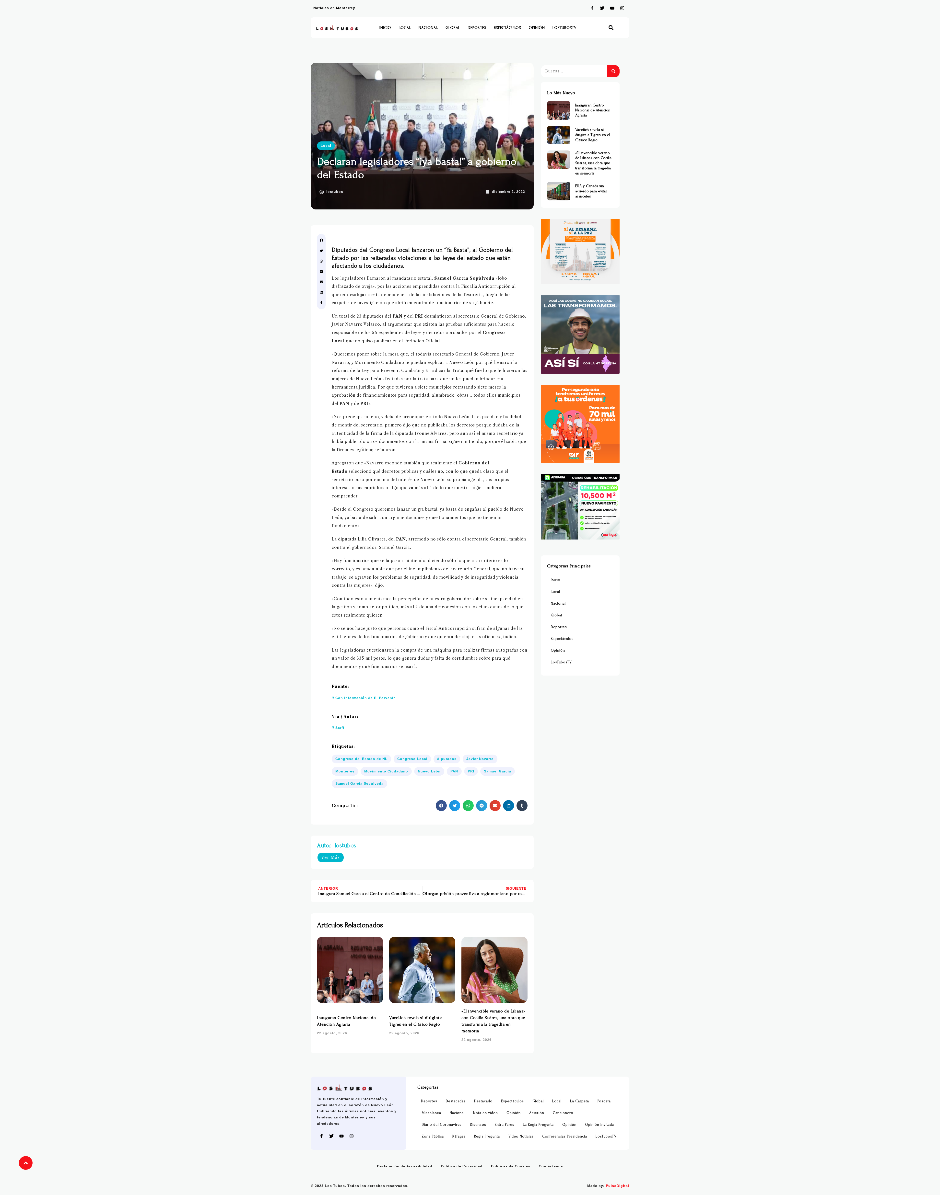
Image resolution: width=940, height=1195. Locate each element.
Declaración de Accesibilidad (404, 1166)
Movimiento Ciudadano (386, 771)
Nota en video (485, 1113)
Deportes (477, 27)
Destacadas (456, 1101)
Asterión (536, 1113)
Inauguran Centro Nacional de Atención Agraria (593, 110)
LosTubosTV (564, 27)
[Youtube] (612, 8)
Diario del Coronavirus (441, 1125)
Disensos (478, 1125)
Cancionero (563, 1113)
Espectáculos (507, 27)
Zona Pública (433, 1136)
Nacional (428, 27)
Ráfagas (459, 1136)
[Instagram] (622, 8)
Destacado (483, 1101)
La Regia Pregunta (538, 1125)
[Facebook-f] (592, 8)
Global (453, 27)
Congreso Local (412, 759)
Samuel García (497, 771)
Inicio (385, 27)
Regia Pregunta (487, 1136)
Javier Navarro (480, 759)
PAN (454, 771)
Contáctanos (551, 1166)
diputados (447, 759)
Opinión (537, 27)
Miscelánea (431, 1113)
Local (405, 27)
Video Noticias (521, 1136)
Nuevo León (429, 771)
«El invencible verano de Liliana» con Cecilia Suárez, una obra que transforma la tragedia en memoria (593, 163)
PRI (471, 771)
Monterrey (344, 771)
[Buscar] (613, 71)
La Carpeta (579, 1101)
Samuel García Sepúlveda (359, 783)
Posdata (604, 1101)
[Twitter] (602, 8)
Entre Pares (504, 1125)
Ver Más (330, 857)
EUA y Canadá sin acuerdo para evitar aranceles (591, 191)
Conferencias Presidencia (564, 1136)
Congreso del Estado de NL (361, 759)
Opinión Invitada (599, 1125)
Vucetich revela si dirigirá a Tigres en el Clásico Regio (592, 134)
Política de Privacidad (461, 1166)
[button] (611, 28)
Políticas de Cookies (510, 1166)
